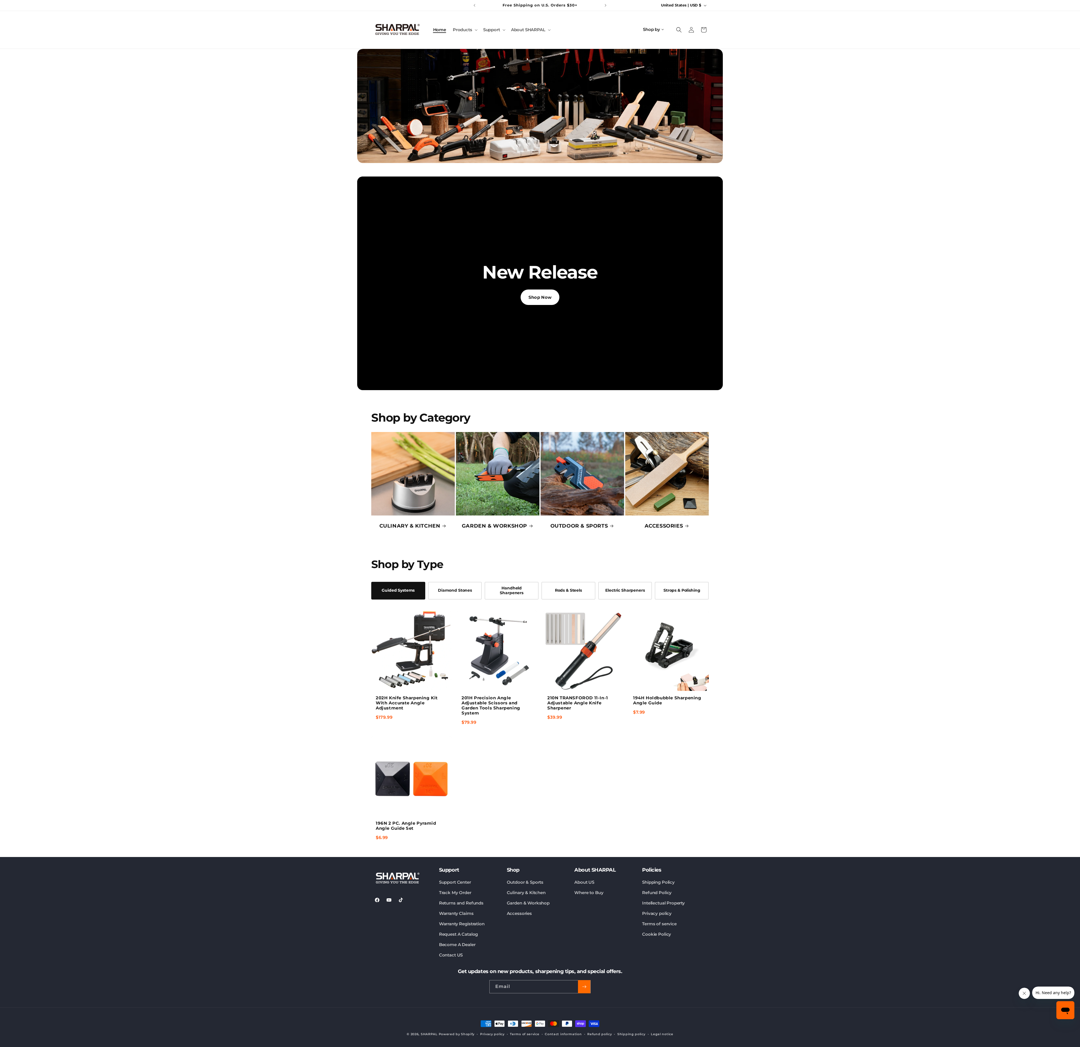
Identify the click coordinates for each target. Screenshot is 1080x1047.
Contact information (563, 1034)
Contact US (451, 955)
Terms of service (659, 923)
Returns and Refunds (461, 903)
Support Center (455, 882)
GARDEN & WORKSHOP (494, 526)
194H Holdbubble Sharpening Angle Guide (667, 700)
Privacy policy (657, 913)
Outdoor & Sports (525, 882)
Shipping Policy (658, 882)
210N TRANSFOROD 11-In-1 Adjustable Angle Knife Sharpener (577, 703)
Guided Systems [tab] (398, 590)
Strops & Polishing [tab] (681, 590)
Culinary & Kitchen (526, 892)
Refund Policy (657, 892)
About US (584, 882)
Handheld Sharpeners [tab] (511, 590)
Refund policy (599, 1034)
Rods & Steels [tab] (568, 590)
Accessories (519, 913)
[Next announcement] (605, 5)
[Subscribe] (584, 986)
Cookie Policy (656, 934)
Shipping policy (631, 1034)
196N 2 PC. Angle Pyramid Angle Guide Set (406, 825)
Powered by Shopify (457, 1034)
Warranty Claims (456, 913)
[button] (464, 30)
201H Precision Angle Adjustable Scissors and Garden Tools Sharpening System (491, 705)
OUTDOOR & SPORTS (579, 526)
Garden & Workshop (528, 903)
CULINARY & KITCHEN (409, 526)
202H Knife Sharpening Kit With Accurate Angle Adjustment (407, 703)
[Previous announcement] (474, 5)
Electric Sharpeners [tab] (625, 590)
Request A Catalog (458, 934)
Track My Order (455, 892)
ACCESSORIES (664, 526)
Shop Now (540, 297)
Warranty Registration (462, 923)
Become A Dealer (457, 944)
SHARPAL (429, 1034)
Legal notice (662, 1034)
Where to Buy (588, 892)
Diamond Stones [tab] (455, 590)
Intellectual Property (663, 903)
